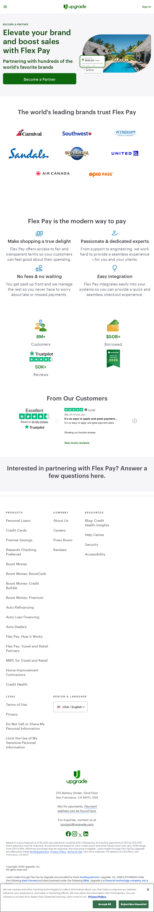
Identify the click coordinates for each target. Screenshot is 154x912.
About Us (60, 520)
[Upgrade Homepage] (75, 6)
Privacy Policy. (97, 896)
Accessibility (95, 553)
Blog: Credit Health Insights (97, 522)
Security (91, 544)
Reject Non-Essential (133, 904)
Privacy (12, 713)
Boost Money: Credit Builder (22, 585)
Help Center (94, 534)
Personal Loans (18, 520)
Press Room (62, 539)
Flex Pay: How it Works (24, 636)
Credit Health (17, 683)
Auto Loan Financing (22, 616)
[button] (5, 6)
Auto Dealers (16, 626)
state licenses (30, 880)
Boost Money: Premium (25, 597)
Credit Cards (16, 529)
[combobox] (70, 707)
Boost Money (16, 563)
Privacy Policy (58, 851)
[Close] (148, 889)
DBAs (86, 880)
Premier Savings (19, 539)
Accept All (104, 904)
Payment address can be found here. (77, 808)
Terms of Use (16, 704)
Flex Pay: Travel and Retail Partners (27, 647)
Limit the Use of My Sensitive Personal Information (21, 742)
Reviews (60, 549)
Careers (59, 529)
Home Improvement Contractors (22, 671)
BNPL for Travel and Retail (27, 660)
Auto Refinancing (20, 606)
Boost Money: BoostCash (26, 573)
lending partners (39, 851)
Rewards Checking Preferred (21, 551)
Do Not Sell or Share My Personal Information (25, 725)
